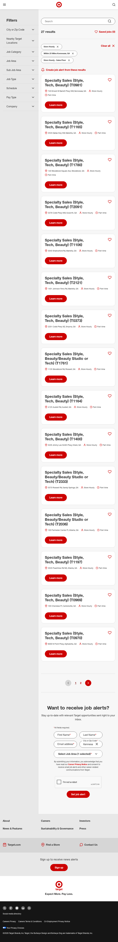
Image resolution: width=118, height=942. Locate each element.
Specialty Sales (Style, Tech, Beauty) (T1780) (64, 162)
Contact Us (91, 844)
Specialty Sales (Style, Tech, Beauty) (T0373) (64, 318)
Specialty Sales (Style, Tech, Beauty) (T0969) (64, 597)
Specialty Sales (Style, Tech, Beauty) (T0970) (64, 635)
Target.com (14, 844)
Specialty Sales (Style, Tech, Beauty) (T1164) (64, 398)
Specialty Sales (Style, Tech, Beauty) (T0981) (64, 82)
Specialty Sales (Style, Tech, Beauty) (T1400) (64, 436)
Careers (45, 820)
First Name (64, 734)
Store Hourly (50, 47)
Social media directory (12, 914)
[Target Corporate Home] (59, 4)
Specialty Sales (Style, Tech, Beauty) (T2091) (64, 204)
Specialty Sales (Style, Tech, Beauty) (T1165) (64, 124)
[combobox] (78, 21)
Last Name (89, 734)
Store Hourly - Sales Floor (55, 61)
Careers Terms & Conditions (30, 921)
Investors (84, 820)
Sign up (59, 867)
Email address (65, 744)
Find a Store (53, 844)
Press (82, 828)
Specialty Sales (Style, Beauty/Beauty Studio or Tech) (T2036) (66, 519)
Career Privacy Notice (77, 764)
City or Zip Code (90, 741)
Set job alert (78, 794)
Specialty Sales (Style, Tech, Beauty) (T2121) (64, 280)
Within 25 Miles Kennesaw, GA (57, 54)
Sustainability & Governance (57, 828)
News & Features (12, 828)
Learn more (55, 105)
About (6, 820)
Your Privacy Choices (15, 928)
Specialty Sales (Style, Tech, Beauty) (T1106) (64, 242)
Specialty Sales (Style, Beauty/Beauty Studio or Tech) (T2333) (66, 477)
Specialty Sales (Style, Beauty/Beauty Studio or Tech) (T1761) (66, 358)
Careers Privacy (9, 921)
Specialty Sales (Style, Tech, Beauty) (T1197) (64, 559)
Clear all (105, 45)
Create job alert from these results (66, 69)
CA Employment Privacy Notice (57, 921)
